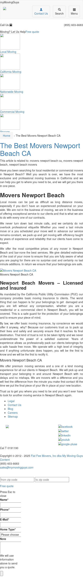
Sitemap (13, 416)
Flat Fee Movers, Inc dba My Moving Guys (57, 456)
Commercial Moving (12, 112)
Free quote (32, 32)
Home (6, 135)
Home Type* (8, 529)
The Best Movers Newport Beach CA (40, 149)
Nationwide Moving (11, 92)
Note (3, 539)
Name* (4, 500)
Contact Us (14, 405)
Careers (13, 413)
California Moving (10, 72)
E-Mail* (4, 519)
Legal (11, 401)
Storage (5, 132)
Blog (10, 409)
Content (5, 460)
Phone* (4, 509)
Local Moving (8, 52)
